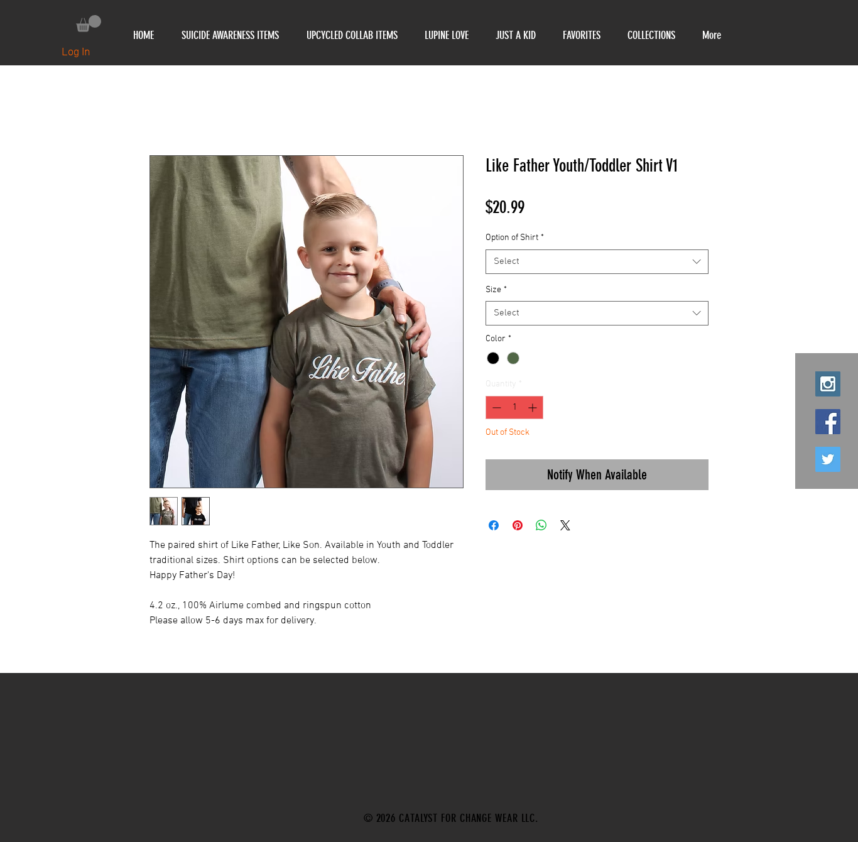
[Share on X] (565, 525)
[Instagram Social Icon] (827, 383)
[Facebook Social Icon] (827, 421)
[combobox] (597, 261)
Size (496, 290)
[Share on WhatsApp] (541, 525)
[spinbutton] (514, 407)
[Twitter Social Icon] (827, 459)
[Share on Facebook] (493, 525)
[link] (88, 23)
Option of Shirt (515, 237)
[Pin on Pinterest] (517, 525)
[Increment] (533, 407)
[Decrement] (495, 407)
